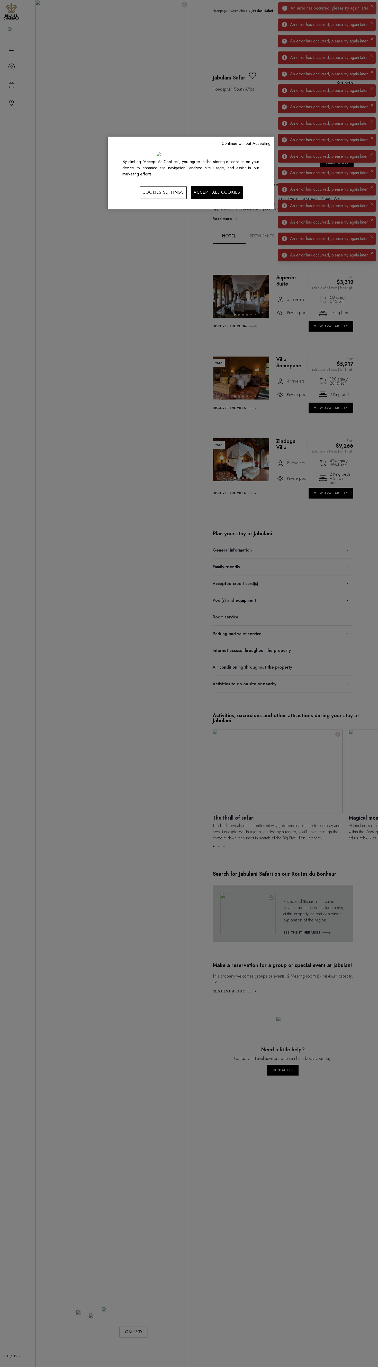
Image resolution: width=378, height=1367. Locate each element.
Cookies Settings (163, 192)
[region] (190, 173)
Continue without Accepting (246, 143)
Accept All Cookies (217, 192)
